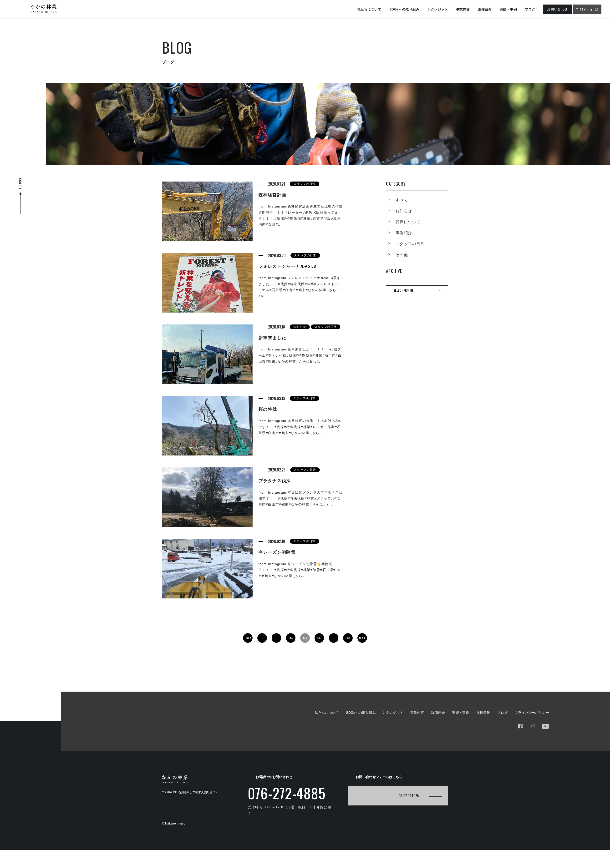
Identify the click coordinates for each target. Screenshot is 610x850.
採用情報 (483, 712)
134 (291, 638)
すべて (402, 200)
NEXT (362, 638)
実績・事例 (508, 9)
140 (348, 638)
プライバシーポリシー (532, 712)
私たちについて (369, 9)
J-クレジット (437, 9)
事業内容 (463, 9)
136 (319, 638)
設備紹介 (485, 9)
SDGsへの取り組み (404, 9)
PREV (248, 638)
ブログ (530, 9)
